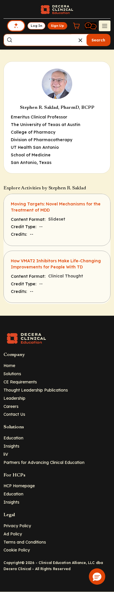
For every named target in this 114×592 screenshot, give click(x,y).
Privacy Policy (17, 525)
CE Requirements (20, 381)
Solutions (12, 373)
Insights (11, 445)
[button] (97, 576)
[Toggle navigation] (104, 25)
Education (13, 437)
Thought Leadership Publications (36, 389)
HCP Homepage (19, 485)
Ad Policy (13, 533)
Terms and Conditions (25, 541)
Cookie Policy (17, 549)
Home (9, 365)
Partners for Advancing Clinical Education (44, 462)
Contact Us (14, 414)
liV (6, 454)
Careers (11, 406)
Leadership (14, 398)
